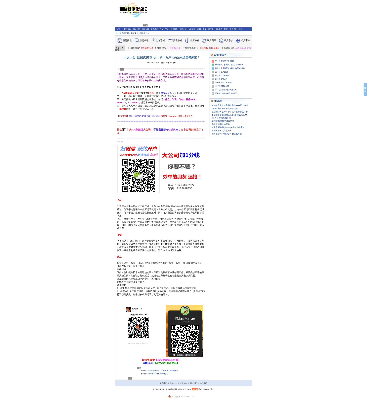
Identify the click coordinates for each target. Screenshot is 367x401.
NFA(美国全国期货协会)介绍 (226, 90)
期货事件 (245, 40)
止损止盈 (182, 29)
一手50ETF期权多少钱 (181, 48)
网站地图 (193, 383)
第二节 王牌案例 (221, 72)
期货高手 (174, 29)
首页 (118, 29)
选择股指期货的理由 (221, 124)
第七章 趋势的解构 (222, 75)
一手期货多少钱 (166, 48)
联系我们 (163, 383)
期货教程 (127, 40)
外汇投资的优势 (221, 79)
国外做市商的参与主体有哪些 (226, 93)
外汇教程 (194, 40)
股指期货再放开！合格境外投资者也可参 (230, 112)
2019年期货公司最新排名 (201, 48)
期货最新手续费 (139, 48)
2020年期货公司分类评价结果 (225, 108)
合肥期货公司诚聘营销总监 (158, 374)
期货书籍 (233, 29)
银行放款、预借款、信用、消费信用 (229, 65)
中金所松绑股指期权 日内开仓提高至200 (229, 115)
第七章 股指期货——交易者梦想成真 (228, 127)
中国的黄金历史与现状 (223, 83)
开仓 (161, 29)
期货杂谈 (228, 40)
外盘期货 (218, 29)
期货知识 (145, 29)
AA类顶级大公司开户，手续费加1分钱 (241, 48)
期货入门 (136, 29)
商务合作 (144, 33)
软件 (240, 29)
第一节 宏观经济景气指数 (225, 61)
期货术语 (154, 29)
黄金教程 (177, 40)
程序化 (210, 29)
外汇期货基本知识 (222, 86)
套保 (204, 29)
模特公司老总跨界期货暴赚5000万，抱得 (230, 105)
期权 (226, 29)
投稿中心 (173, 383)
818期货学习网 (123, 33)
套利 (199, 29)
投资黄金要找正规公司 (222, 131)
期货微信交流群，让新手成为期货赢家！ (163, 371)
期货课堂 (134, 33)
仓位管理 (191, 29)
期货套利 (127, 29)
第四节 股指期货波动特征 (223, 121)
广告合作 (183, 383)
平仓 (167, 29)
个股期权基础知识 (219, 48)
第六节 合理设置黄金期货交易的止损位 (230, 68)
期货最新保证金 (152, 48)
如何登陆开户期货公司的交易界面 (227, 134)
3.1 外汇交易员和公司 (221, 118)
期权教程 (160, 40)
